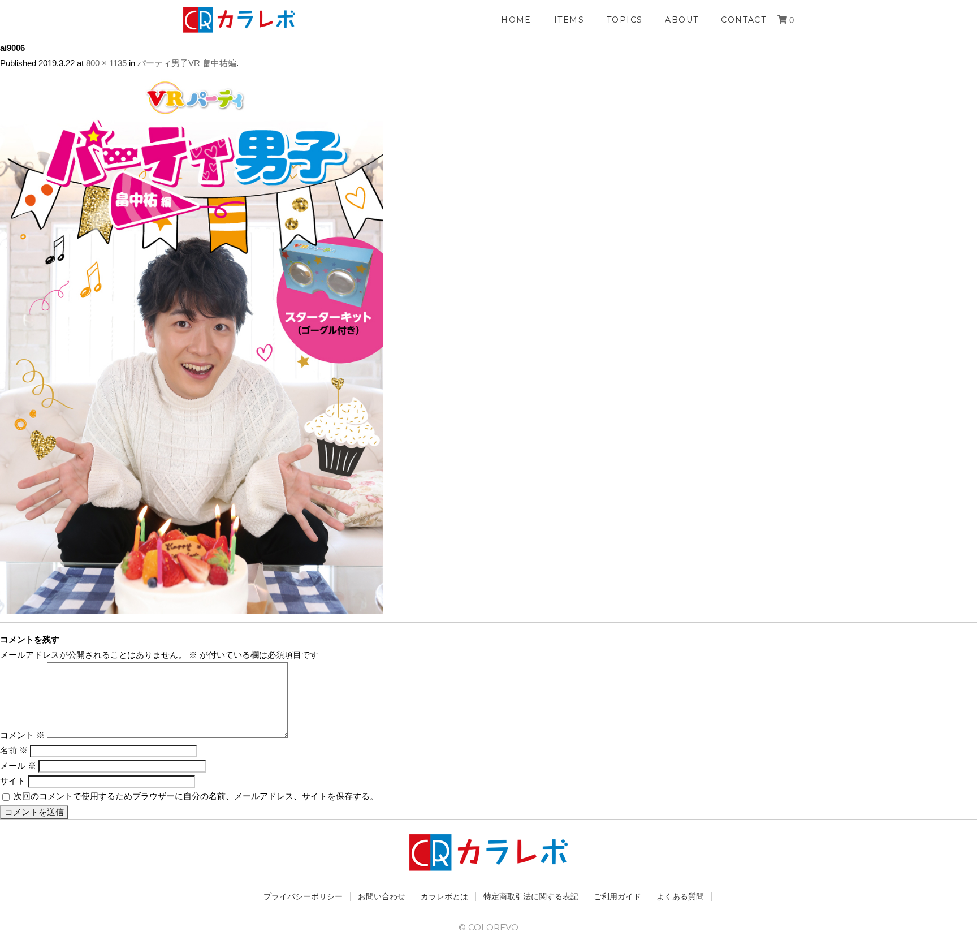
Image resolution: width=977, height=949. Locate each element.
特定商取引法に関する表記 (530, 896)
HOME (516, 20)
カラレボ (239, 20)
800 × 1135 (106, 63)
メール (18, 765)
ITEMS (569, 20)
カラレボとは (444, 896)
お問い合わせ (381, 896)
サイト (12, 781)
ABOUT (681, 20)
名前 (14, 750)
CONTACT (743, 20)
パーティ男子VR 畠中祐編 (186, 63)
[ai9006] (191, 606)
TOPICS (624, 20)
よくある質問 (680, 896)
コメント (22, 735)
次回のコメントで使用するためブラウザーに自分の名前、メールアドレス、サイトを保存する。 (196, 796)
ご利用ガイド (617, 896)
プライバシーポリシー (303, 896)
